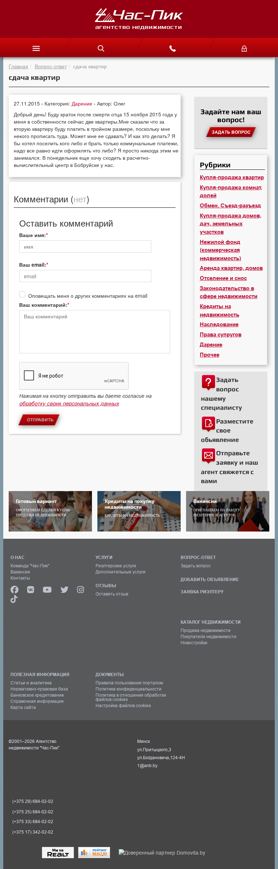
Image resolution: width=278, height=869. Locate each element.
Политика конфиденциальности (128, 689)
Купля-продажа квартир (232, 177)
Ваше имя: (32, 234)
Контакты (20, 578)
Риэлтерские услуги (116, 566)
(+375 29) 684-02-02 (32, 801)
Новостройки (194, 643)
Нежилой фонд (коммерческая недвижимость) (220, 250)
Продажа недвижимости (206, 630)
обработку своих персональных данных (69, 403)
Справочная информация (37, 701)
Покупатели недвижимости (208, 636)
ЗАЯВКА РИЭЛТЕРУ (202, 591)
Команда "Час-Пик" (29, 566)
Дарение (83, 103)
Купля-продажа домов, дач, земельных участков (230, 223)
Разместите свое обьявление (227, 430)
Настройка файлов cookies (123, 706)
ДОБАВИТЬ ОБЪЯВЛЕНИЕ (210, 579)
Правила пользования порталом (129, 683)
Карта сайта (23, 707)
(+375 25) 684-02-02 (32, 812)
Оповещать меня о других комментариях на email (87, 295)
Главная (18, 66)
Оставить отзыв (112, 594)
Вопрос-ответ (51, 66)
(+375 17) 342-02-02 (32, 832)
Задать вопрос (196, 566)
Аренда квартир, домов (231, 268)
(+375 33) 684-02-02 (32, 821)
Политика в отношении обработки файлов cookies (131, 697)
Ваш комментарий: (43, 304)
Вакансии (20, 572)
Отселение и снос (223, 278)
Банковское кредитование (37, 695)
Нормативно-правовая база (39, 689)
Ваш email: (32, 264)
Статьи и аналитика (31, 683)
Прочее (209, 355)
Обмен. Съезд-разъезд (230, 205)
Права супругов (220, 334)
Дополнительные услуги (121, 572)
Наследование (219, 324)
